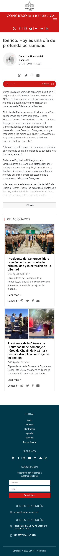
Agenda (29, 433)
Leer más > (14, 295)
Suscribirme (29, 495)
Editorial (29, 437)
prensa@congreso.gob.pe (26, 512)
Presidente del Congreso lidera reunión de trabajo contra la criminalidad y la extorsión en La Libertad (29, 264)
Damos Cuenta (29, 442)
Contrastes (29, 429)
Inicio (29, 420)
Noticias (29, 424)
